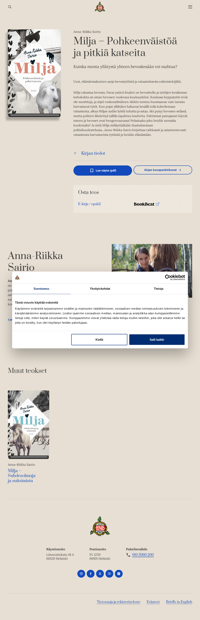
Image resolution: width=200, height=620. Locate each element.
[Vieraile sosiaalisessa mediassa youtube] (109, 574)
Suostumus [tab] (41, 288)
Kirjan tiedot (93, 153)
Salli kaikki (157, 339)
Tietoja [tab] (158, 288)
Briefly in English (179, 602)
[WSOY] (100, 7)
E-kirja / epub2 (89, 205)
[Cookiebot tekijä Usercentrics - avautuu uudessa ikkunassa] (168, 278)
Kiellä (99, 339)
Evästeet (153, 602)
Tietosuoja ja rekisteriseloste (118, 602)
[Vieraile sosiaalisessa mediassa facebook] (91, 574)
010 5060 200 (143, 555)
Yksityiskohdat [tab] (100, 288)
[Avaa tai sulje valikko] (190, 7)
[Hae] (10, 7)
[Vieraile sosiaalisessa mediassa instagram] (81, 574)
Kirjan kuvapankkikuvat (160, 170)
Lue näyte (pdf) (106, 172)
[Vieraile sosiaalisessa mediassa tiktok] (119, 574)
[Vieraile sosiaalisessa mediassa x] (100, 574)
